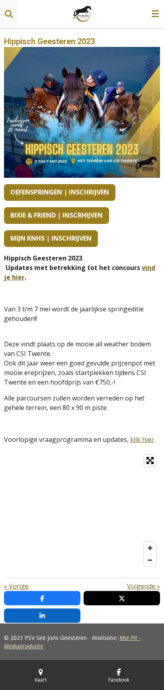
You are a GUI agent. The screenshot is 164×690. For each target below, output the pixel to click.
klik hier (142, 439)
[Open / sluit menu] (155, 14)
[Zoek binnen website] (9, 14)
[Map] (82, 510)
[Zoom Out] (150, 560)
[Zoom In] (150, 548)
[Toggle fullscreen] (150, 460)
